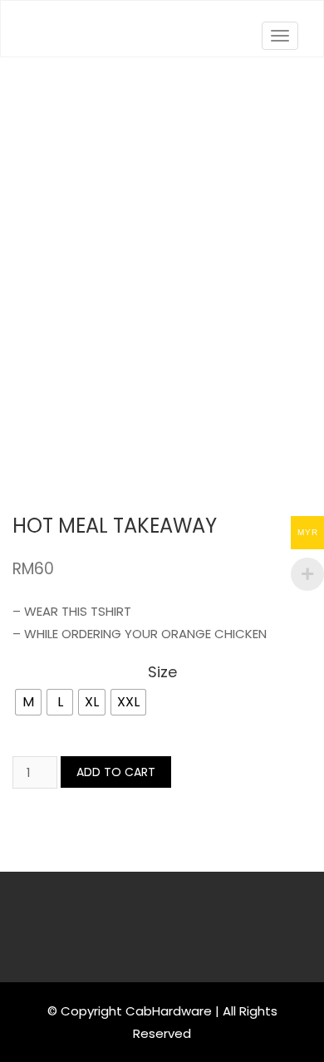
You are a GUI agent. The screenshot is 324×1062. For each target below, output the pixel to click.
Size (162, 672)
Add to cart (115, 772)
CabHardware (168, 1011)
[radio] (28, 702)
